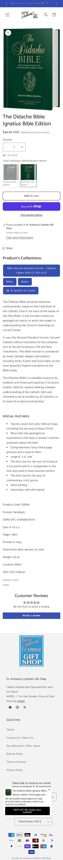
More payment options (32, 215)
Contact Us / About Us (19, 738)
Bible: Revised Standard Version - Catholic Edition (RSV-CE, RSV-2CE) (31, 270)
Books (24, 282)
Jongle (21, 701)
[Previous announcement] (6, 3)
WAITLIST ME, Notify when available (27, 811)
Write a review (31, 615)
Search (10, 729)
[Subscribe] (52, 797)
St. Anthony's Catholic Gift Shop (35, 858)
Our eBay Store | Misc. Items (23, 746)
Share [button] (9, 248)
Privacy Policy (14, 770)
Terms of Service (16, 762)
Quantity (7, 140)
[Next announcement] (56, 3)
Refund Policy (14, 754)
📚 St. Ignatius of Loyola (20, 290)
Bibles (9, 282)
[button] (7, 15)
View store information (19, 237)
